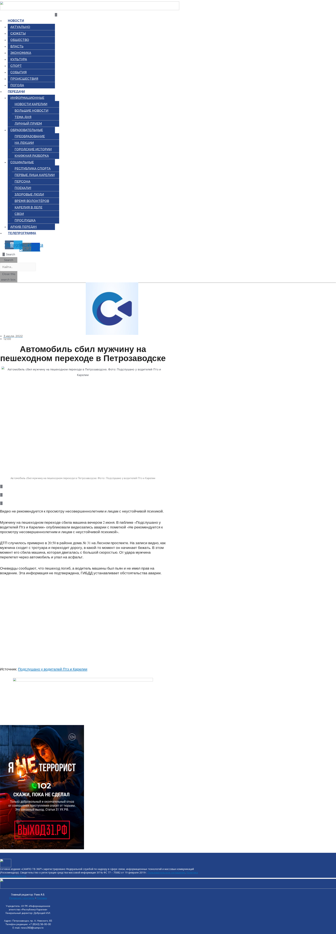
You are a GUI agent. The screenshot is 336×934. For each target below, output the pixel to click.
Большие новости (31, 110)
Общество (19, 40)
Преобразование (30, 136)
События (18, 72)
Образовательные (26, 130)
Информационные (27, 98)
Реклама (42, 898)
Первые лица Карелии (35, 175)
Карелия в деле (28, 207)
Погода (17, 85)
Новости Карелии (31, 104)
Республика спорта (33, 168)
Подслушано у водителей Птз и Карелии (52, 669)
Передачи (16, 91)
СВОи (19, 214)
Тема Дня (23, 117)
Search (8, 260)
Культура (18, 59)
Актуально (20, 27)
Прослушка (25, 220)
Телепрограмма (22, 233)
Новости (16, 20)
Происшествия (24, 79)
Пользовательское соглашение (166, 872)
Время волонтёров (32, 201)
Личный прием (28, 123)
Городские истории (33, 149)
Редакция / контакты (21, 898)
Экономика (20, 53)
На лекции (24, 143)
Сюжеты (18, 33)
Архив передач (23, 227)
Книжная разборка (32, 156)
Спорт (16, 66)
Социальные (22, 162)
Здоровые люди (29, 194)
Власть (16, 46)
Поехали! (23, 188)
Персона (22, 181)
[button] (8, 254)
